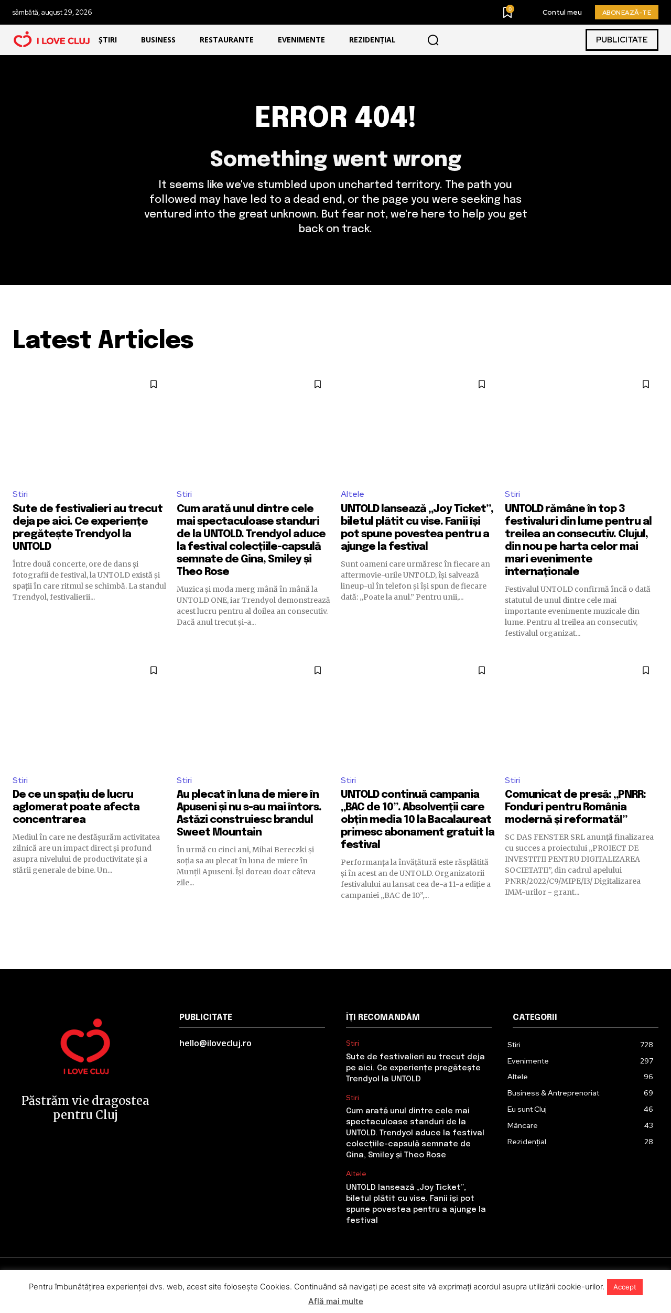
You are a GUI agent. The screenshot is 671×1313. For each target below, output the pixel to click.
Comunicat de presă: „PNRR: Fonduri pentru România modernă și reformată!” (575, 807)
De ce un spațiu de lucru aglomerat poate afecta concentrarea (76, 807)
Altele (352, 494)
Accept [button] (624, 1287)
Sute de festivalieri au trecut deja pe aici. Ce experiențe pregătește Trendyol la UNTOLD (415, 1068)
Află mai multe (335, 1301)
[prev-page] (19, 919)
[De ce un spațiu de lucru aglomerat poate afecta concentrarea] (89, 711)
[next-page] (651, 919)
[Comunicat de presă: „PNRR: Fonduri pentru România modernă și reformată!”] (581, 711)
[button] (433, 40)
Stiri (20, 494)
